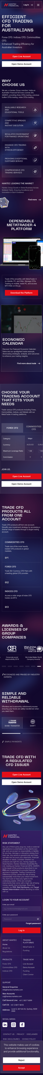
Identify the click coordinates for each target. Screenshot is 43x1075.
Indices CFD (7, 971)
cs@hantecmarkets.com (12, 996)
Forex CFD (12, 428)
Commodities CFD (10, 967)
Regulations (7, 951)
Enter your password (10, 915)
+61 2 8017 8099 (25, 1000)
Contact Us (8, 1034)
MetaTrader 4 (28, 947)
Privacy (20, 1034)
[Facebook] (22, 1024)
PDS (4, 870)
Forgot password (33, 923)
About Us (6, 948)
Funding (26, 971)
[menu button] (38, 5)
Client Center (28, 974)
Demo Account (29, 967)
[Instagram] (13, 1024)
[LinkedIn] (5, 1024)
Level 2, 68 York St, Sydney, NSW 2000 (24, 1010)
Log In (26, 5)
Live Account (28, 964)
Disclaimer (32, 1034)
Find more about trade (26, 363)
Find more (32, 199)
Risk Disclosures (23, 887)
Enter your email (8, 905)
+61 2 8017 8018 (17, 1005)
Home (5, 944)
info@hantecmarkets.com (13, 990)
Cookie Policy (29, 1039)
